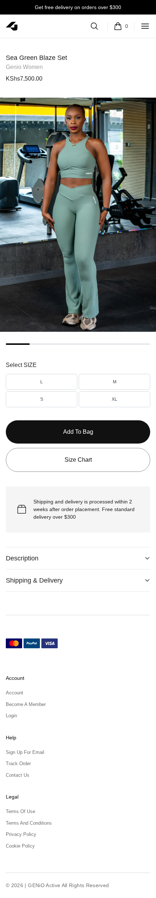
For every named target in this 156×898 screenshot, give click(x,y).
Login (11, 715)
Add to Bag (78, 432)
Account (14, 692)
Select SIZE (21, 365)
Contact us (17, 775)
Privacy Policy (21, 834)
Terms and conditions (29, 823)
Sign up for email (25, 752)
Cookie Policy (20, 846)
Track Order (18, 763)
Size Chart (78, 460)
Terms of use (20, 811)
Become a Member (26, 704)
